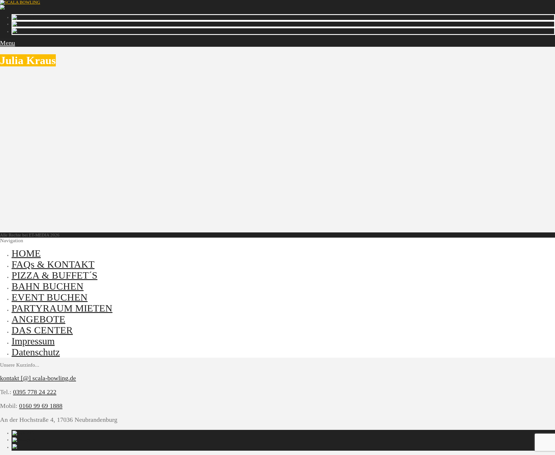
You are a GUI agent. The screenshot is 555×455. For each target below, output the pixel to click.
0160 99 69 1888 (40, 405)
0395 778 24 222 (34, 392)
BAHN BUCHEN (48, 286)
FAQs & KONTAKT (53, 264)
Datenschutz (36, 352)
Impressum (33, 341)
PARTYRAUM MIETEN (62, 308)
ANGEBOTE (38, 319)
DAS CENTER (42, 330)
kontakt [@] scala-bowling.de (38, 378)
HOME (26, 253)
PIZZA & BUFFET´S (54, 275)
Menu (7, 42)
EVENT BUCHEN (50, 297)
